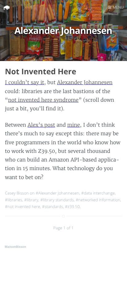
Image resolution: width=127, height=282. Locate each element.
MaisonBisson (15, 246)
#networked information (98, 199)
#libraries (13, 199)
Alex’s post (41, 125)
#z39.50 (72, 206)
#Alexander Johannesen (57, 193)
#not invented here (22, 206)
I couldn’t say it (24, 83)
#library (31, 199)
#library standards (57, 199)
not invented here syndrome (43, 100)
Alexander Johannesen (85, 83)
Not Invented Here (40, 71)
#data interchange (98, 193)
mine (73, 125)
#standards (52, 206)
